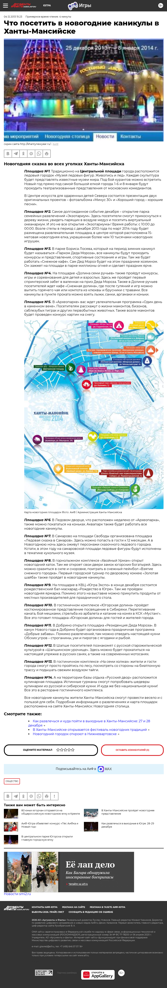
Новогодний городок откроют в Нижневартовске (75, 734)
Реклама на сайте (73, 907)
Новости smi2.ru (17, 894)
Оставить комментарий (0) (132, 750)
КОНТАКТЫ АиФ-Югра (44, 907)
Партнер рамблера (67, 972)
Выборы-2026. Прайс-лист (48, 912)
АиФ (55, 144)
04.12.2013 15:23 (13, 16)
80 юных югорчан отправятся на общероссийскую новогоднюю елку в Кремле (50, 812)
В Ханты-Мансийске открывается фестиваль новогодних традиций (90, 730)
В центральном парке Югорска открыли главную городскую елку (47, 838)
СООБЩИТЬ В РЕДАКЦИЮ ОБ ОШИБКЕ (91, 912)
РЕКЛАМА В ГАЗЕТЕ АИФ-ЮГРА (107, 907)
